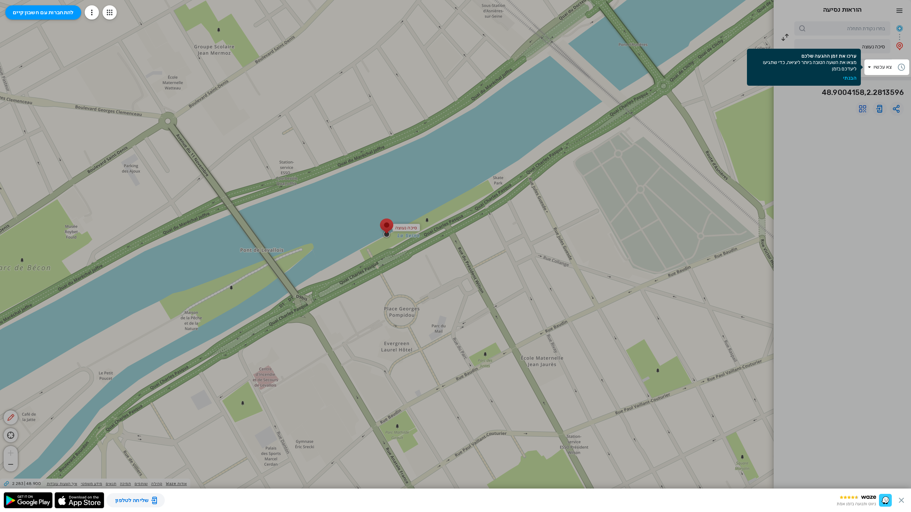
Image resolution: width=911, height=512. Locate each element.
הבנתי (850, 78)
